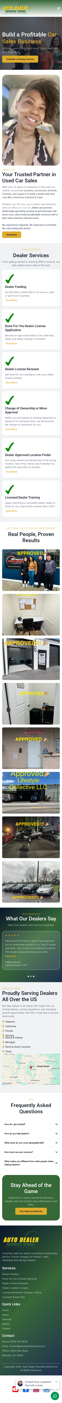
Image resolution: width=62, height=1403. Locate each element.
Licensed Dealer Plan (13, 1297)
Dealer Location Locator (15, 1287)
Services (6, 1319)
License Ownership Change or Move (22, 1292)
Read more (10, 956)
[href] (31, 1069)
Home (5, 1310)
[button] (58, 8)
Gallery (6, 1323)
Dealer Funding (10, 1274)
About (5, 1314)
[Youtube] (15, 1389)
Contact (6, 1328)
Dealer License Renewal (15, 1283)
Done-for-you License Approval (19, 1278)
